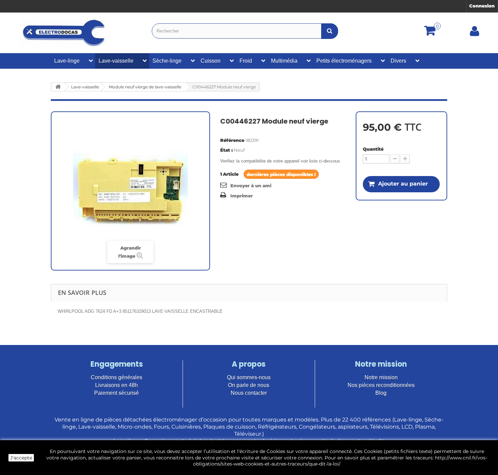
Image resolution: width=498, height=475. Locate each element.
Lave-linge (67, 61)
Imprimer (241, 195)
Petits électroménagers (344, 61)
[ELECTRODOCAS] (64, 33)
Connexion (482, 5)
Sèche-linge (167, 61)
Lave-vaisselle (116, 61)
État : (226, 150)
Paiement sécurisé (116, 393)
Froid (246, 61)
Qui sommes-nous (249, 377)
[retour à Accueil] (57, 87)
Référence (232, 140)
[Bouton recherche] (329, 31)
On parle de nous (248, 385)
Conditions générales (116, 377)
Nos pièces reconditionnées (381, 385)
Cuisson (211, 61)
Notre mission (381, 377)
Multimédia (284, 61)
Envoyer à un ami (250, 185)
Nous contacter (249, 393)
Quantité (373, 149)
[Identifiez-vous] (474, 33)
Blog (381, 393)
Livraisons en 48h (116, 385)
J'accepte (21, 458)
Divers (398, 61)
